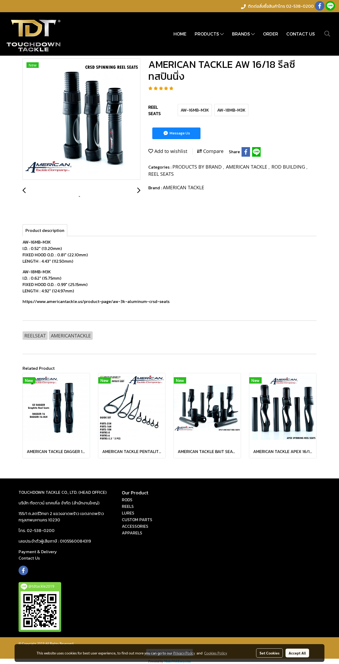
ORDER (270, 33)
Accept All (297, 652)
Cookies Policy (215, 652)
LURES (128, 513)
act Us (29, 558)
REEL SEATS (161, 174)
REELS (128, 506)
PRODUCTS (207, 33)
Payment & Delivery (38, 551)
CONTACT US (300, 33)
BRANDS (241, 33)
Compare (213, 151)
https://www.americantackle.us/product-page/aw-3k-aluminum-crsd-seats (96, 301)
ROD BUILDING (288, 167)
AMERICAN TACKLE (247, 167)
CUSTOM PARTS (137, 519)
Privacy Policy (184, 652)
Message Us (179, 133)
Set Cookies (269, 652)
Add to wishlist (170, 151)
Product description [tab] (44, 230)
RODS (127, 499)
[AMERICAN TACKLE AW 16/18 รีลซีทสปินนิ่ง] (81, 119)
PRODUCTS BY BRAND (197, 167)
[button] (327, 34)
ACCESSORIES (135, 526)
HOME (179, 33)
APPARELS (132, 533)
